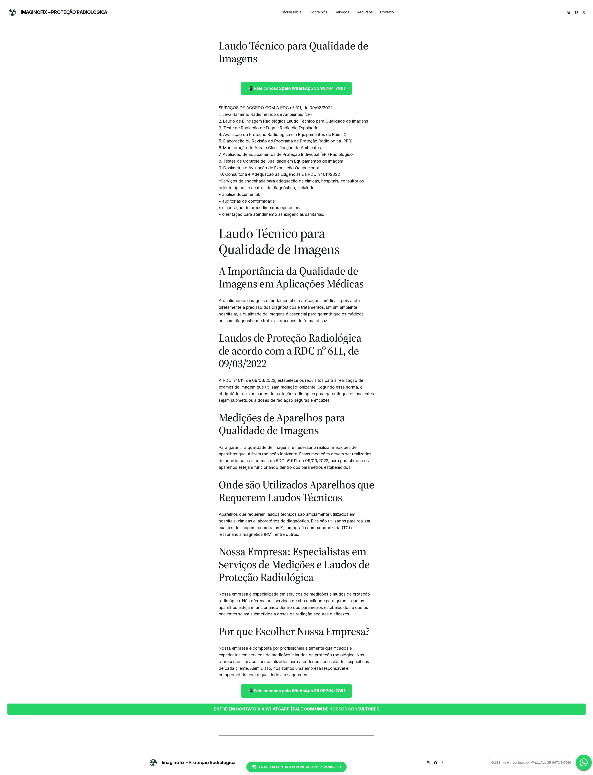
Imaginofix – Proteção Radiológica (64, 12)
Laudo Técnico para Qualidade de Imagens (293, 52)
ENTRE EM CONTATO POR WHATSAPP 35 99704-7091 (300, 767)
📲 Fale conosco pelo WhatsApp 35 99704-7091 (296, 88)
